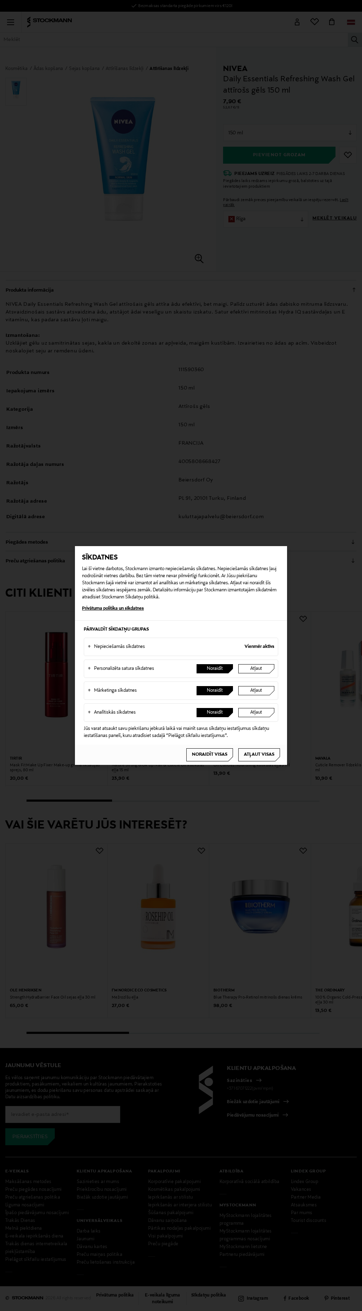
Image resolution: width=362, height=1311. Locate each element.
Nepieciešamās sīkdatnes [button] (116, 647)
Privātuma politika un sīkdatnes (113, 608)
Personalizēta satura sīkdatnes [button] (121, 669)
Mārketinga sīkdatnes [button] (112, 690)
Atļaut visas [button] (259, 754)
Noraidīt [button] (215, 668)
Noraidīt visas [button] (209, 754)
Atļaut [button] (256, 668)
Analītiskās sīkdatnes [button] (112, 712)
